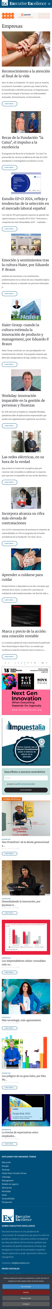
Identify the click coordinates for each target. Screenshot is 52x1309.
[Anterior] (5, 663)
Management (8, 1180)
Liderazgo (6, 1177)
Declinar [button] (26, 1292)
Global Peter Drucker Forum (14, 1173)
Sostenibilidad (8, 1198)
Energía (5, 1166)
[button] (49, 4)
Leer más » (9, 104)
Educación (6, 1162)
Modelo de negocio (10, 1184)
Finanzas (6, 1169)
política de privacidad (25, 784)
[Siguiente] (46, 663)
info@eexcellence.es (20, 1263)
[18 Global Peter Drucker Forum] (26, 691)
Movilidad (6, 1191)
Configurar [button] (26, 1304)
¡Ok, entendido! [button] (26, 1286)
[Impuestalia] (26, 741)
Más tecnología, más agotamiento (21, 1020)
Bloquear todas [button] (26, 1298)
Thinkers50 (7, 1202)
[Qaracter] (26, 15)
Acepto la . (21, 784)
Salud (4, 1195)
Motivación (7, 1188)
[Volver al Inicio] (24, 4)
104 (42, 663)
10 (35, 663)
